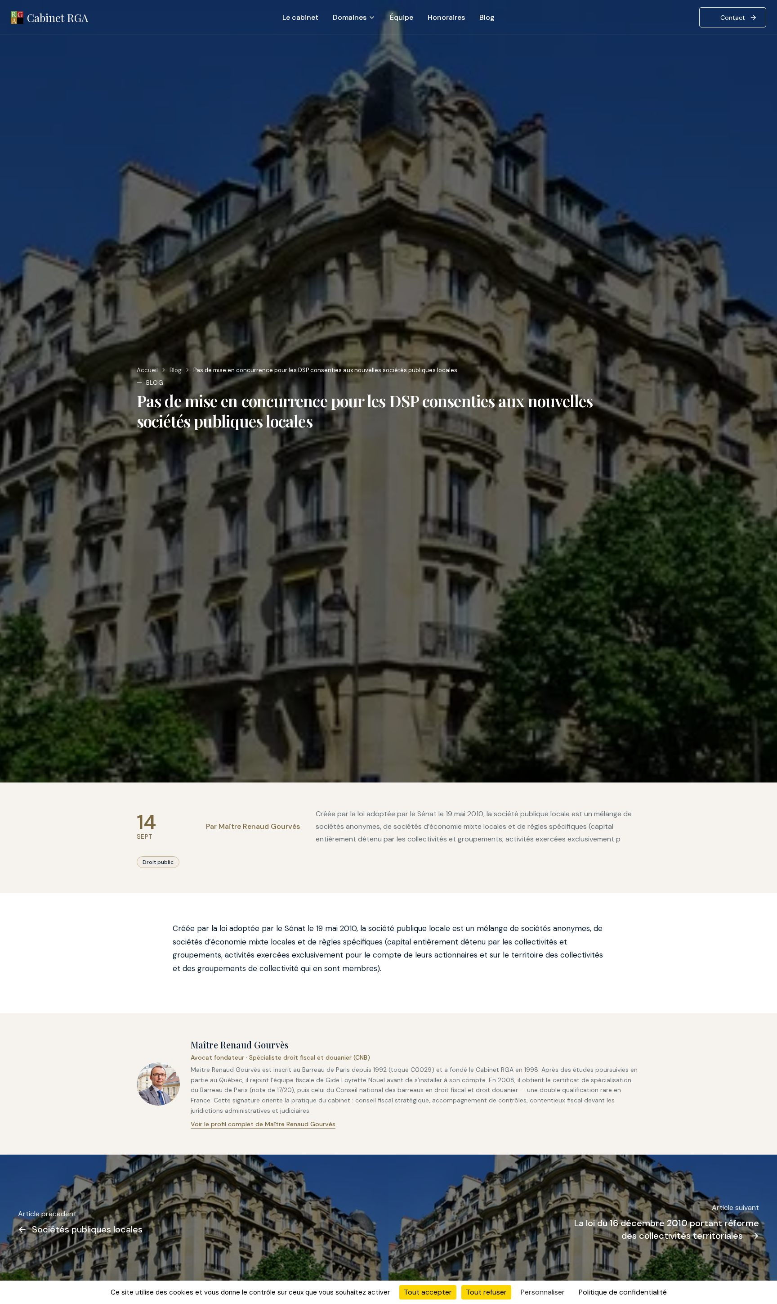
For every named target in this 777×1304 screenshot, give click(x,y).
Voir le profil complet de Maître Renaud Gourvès (263, 1124)
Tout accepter (428, 1292)
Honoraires (446, 17)
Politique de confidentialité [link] (623, 1292)
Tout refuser (486, 1292)
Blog (487, 17)
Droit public (158, 862)
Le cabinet (300, 17)
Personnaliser (543, 1292)
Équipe (401, 17)
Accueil (147, 370)
